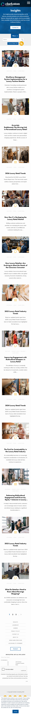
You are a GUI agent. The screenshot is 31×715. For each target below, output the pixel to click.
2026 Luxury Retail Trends (15, 173)
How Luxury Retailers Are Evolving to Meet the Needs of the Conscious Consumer (15, 265)
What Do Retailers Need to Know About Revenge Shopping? (15, 591)
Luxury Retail (21, 71)
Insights (15, 622)
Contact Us (15, 27)
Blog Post (9, 119)
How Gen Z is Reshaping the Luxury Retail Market (15, 218)
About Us (15, 637)
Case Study (9, 71)
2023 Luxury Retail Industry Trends (15, 544)
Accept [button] (15, 711)
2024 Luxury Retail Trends (15, 405)
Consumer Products (20, 663)
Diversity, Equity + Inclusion (18, 351)
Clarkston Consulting (10, 4)
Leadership (15, 625)
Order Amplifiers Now (15, 640)
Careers (15, 628)
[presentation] (14, 669)
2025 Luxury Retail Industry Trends (15, 312)
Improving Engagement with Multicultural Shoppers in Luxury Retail (15, 359)
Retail (15, 71)
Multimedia (9, 167)
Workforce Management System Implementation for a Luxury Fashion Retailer (15, 79)
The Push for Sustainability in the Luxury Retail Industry (15, 450)
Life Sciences (18, 661)
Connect (15, 649)
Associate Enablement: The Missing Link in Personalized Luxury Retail (15, 127)
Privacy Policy (15, 631)
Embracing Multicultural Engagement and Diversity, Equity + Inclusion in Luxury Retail (15, 498)
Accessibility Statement (15, 643)
